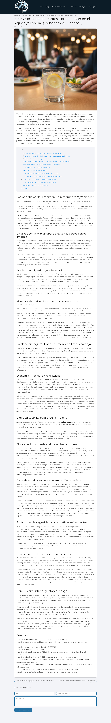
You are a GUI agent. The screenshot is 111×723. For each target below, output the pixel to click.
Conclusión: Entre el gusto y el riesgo (35, 185)
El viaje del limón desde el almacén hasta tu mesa (42, 173)
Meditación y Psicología (77, 7)
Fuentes (25, 188)
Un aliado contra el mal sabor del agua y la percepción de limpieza (47, 156)
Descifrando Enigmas (59, 7)
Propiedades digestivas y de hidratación (38, 159)
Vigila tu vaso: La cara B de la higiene (34, 170)
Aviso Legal (91, 7)
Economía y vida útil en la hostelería (37, 167)
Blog (47, 7)
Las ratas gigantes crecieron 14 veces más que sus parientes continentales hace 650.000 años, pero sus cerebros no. (35, 681)
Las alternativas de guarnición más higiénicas (40, 182)
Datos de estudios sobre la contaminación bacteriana (43, 176)
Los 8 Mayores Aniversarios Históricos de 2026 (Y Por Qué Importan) (77, 681)
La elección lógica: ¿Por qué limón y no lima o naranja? (41, 164)
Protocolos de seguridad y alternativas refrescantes (40, 179)
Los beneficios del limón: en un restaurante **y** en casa (41, 153)
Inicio (41, 7)
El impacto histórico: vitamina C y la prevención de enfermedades (47, 161)
